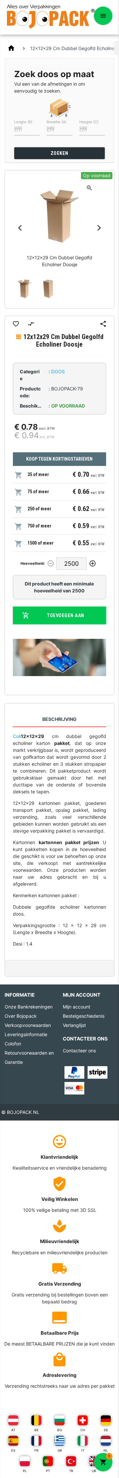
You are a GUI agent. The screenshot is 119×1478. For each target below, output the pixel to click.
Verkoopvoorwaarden (28, 1025)
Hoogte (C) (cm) (89, 124)
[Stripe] (97, 1072)
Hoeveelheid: (32, 563)
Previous (20, 228)
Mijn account (76, 1006)
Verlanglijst (74, 1025)
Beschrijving (59, 719)
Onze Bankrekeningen (29, 1006)
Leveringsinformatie (26, 1034)
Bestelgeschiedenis (83, 1016)
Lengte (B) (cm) (23, 124)
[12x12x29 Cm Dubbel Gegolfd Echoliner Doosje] (24, 288)
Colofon (13, 1043)
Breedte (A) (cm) (56, 124)
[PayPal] (74, 1072)
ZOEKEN (59, 153)
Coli (17, 736)
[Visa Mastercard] (74, 1088)
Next (99, 228)
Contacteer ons (79, 1050)
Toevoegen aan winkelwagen (63, 618)
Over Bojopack (21, 1016)
